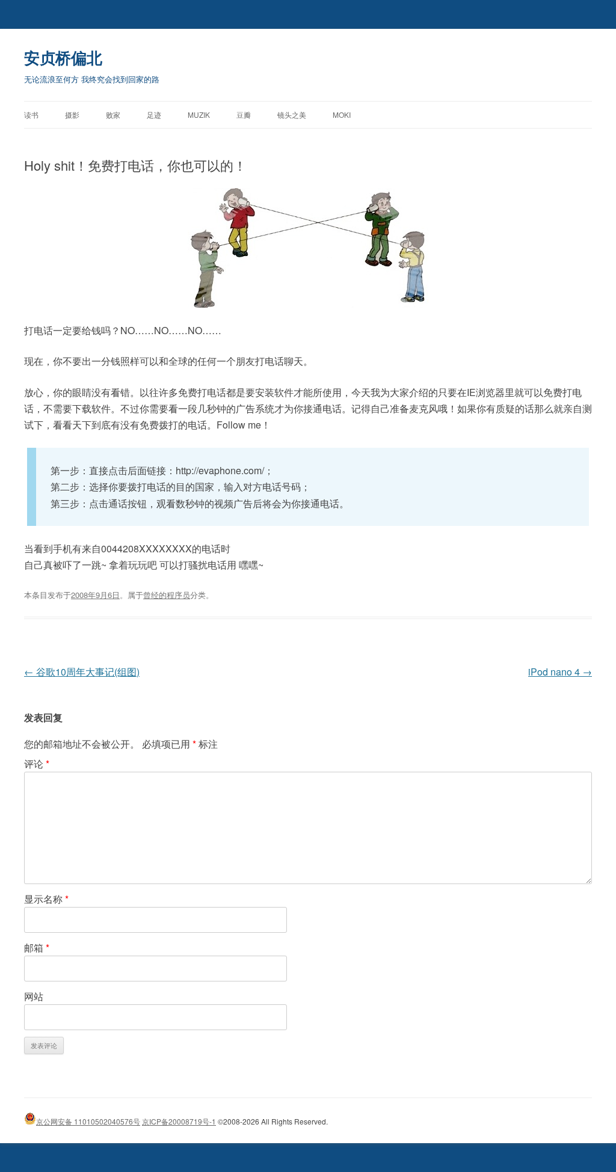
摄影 (72, 114)
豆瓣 (243, 114)
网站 (33, 996)
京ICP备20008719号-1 (179, 1121)
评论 (36, 764)
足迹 (154, 114)
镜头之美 (291, 114)
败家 (113, 114)
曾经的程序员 (166, 594)
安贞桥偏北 (63, 57)
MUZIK (199, 114)
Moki (342, 114)
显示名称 (46, 899)
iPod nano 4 (560, 672)
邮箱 (36, 947)
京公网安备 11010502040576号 (88, 1121)
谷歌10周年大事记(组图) (82, 672)
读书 (31, 114)
